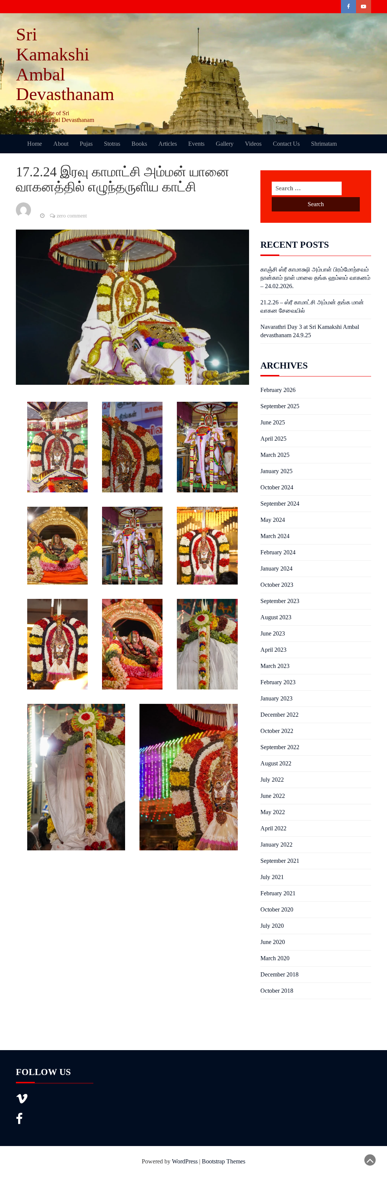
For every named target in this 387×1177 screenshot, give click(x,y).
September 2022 (279, 747)
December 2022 (279, 714)
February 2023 (278, 682)
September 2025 (279, 406)
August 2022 (275, 763)
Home (34, 143)
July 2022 (272, 779)
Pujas (86, 143)
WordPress (185, 1161)
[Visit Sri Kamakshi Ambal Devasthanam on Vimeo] (22, 1101)
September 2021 (279, 861)
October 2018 (276, 990)
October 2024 (276, 487)
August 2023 (275, 617)
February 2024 (278, 552)
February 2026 (278, 390)
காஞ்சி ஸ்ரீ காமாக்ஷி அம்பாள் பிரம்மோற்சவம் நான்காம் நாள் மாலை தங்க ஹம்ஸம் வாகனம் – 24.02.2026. (315, 277)
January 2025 (276, 471)
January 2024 (276, 568)
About (60, 143)
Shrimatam (324, 143)
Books (139, 143)
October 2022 (276, 731)
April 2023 (273, 649)
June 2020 (272, 942)
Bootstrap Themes (223, 1161)
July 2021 (272, 877)
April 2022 (273, 828)
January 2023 (276, 698)
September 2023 (279, 601)
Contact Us (286, 143)
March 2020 (274, 958)
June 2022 (272, 796)
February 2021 (278, 893)
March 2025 (274, 455)
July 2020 (272, 925)
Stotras (112, 143)
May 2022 (272, 812)
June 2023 (272, 633)
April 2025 (273, 438)
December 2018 (279, 974)
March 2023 (274, 666)
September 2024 (279, 503)
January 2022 (276, 844)
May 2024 (272, 520)
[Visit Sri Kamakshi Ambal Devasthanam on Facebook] (19, 1121)
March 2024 (274, 536)
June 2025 (272, 422)
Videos (253, 143)
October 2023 (276, 585)
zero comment (72, 216)
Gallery (225, 143)
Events (196, 143)
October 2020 (276, 909)
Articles (167, 143)
